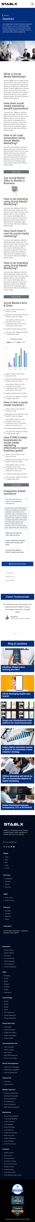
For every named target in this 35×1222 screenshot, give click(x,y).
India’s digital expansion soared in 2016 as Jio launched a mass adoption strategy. (17, 749)
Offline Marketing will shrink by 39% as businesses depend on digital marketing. (17, 778)
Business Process (10, 577)
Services (6, 875)
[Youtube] (13, 846)
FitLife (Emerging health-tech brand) (16, 695)
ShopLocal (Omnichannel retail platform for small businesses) (17, 721)
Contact (7, 926)
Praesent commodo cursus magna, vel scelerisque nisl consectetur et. (13, 501)
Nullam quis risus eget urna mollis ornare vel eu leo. (13, 534)
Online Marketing (10, 580)
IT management (10, 573)
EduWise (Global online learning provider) (13, 668)
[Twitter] (11, 846)
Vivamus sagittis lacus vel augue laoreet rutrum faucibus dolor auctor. (15, 542)
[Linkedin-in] (9, 846)
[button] (32, 4)
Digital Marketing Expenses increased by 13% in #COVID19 (17, 806)
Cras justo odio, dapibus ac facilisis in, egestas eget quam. (14, 551)
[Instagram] (6, 846)
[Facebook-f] (4, 846)
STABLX (28, 1219)
